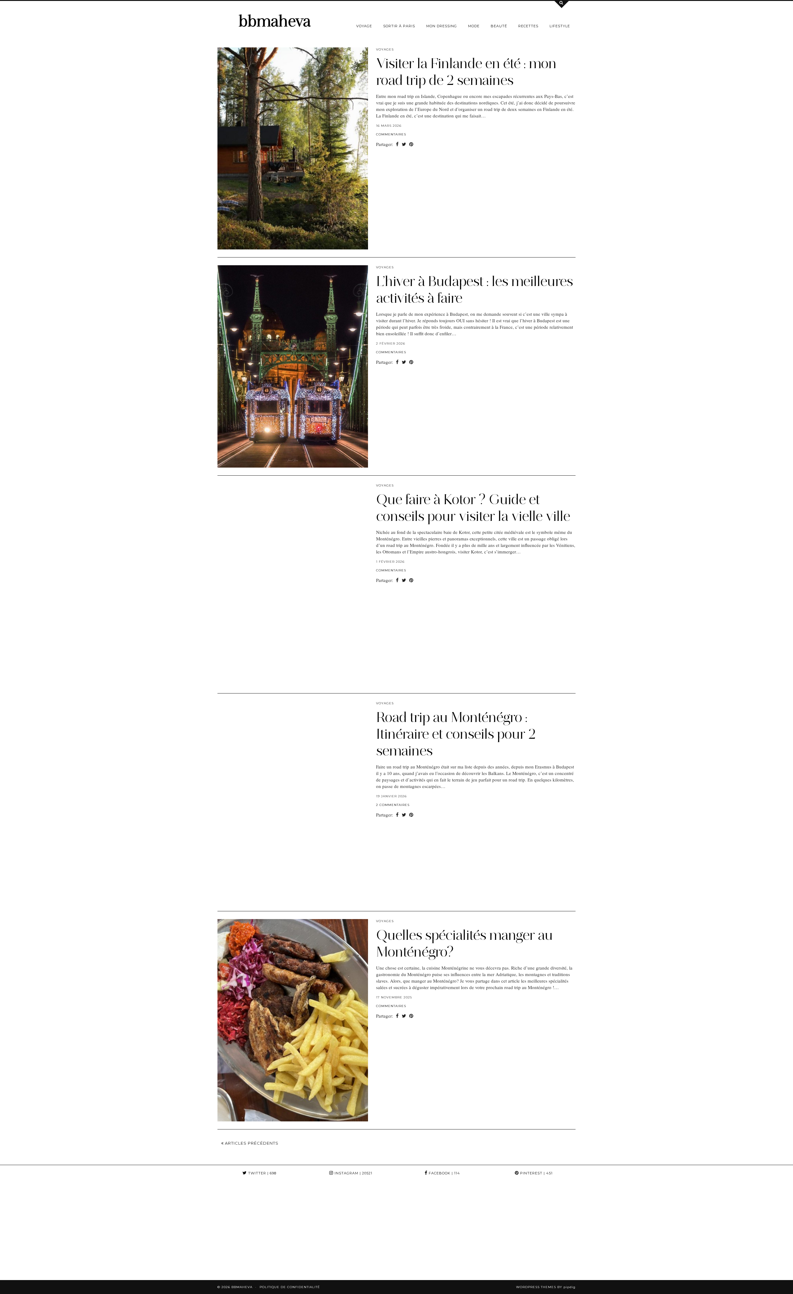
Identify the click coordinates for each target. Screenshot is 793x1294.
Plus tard (625, 39)
